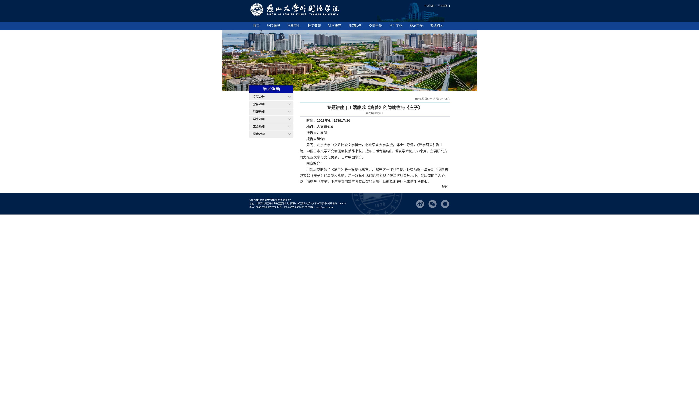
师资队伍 (355, 26)
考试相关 (436, 26)
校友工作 (416, 26)
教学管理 (314, 26)
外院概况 (273, 26)
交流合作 (375, 26)
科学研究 (334, 26)
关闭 (445, 186)
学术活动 (437, 99)
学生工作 (395, 26)
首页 (256, 26)
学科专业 (293, 26)
